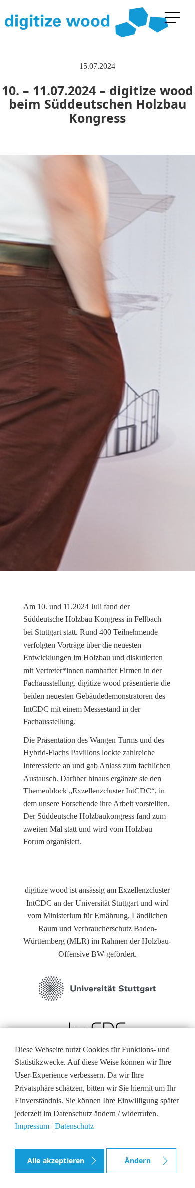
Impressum (32, 1126)
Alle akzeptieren (56, 1160)
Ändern (138, 1160)
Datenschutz (74, 1126)
